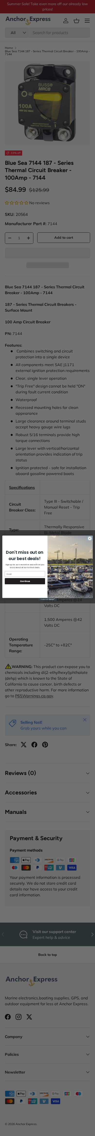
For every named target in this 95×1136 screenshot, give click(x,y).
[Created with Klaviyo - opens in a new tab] (47, 599)
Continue (25, 581)
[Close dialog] (90, 538)
